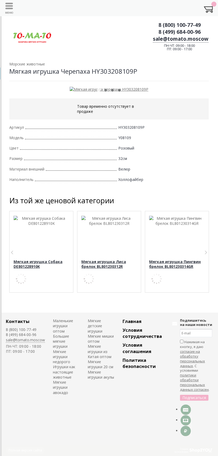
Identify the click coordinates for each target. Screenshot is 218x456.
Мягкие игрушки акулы (101, 375)
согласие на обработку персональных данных (192, 358)
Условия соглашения (137, 348)
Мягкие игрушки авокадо (60, 387)
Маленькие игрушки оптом (63, 326)
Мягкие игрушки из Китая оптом (99, 351)
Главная (132, 321)
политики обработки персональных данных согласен (194, 382)
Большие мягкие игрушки (61, 341)
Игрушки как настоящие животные (64, 372)
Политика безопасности (139, 363)
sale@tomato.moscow (180, 38)
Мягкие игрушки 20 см (100, 364)
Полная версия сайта (25, 450)
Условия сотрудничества (142, 333)
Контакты (18, 321)
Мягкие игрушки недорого (61, 356)
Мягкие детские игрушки (95, 326)
